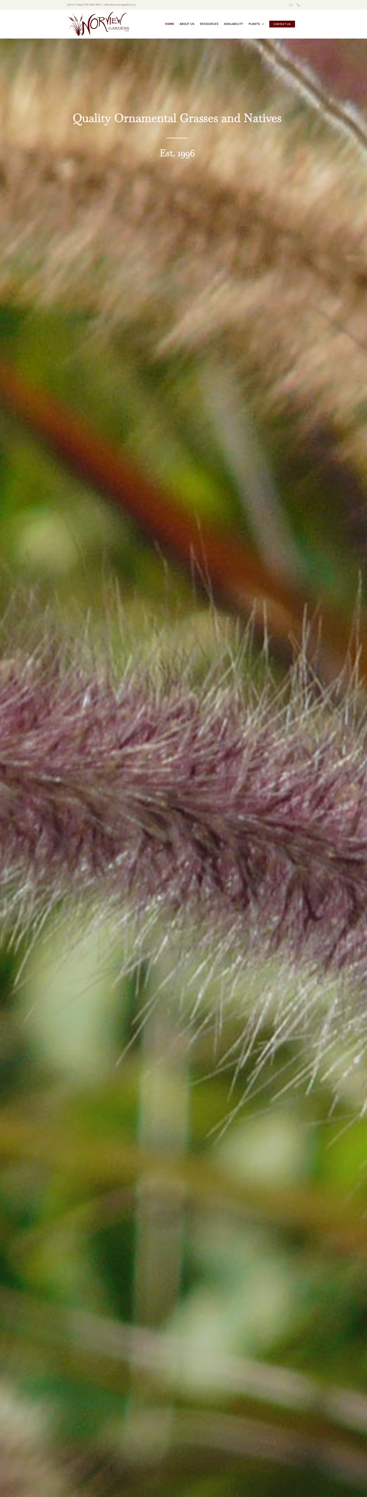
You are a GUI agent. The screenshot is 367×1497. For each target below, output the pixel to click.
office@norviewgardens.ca (120, 4)
